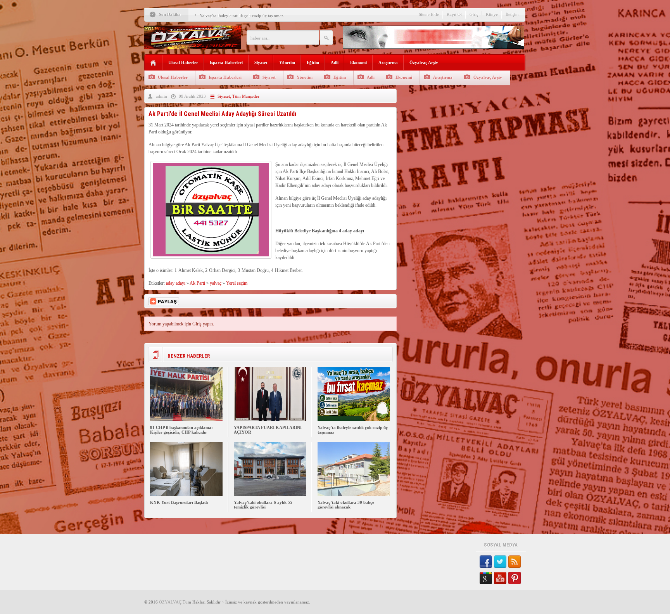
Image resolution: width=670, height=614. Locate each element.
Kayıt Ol (454, 14)
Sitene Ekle (429, 14)
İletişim (512, 14)
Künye (492, 14)
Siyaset (261, 62)
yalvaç (215, 283)
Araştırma (388, 62)
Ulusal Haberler (183, 62)
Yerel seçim (236, 283)
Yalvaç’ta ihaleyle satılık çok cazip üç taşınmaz (241, 15)
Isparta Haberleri (226, 62)
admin (161, 96)
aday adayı (175, 283)
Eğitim (313, 62)
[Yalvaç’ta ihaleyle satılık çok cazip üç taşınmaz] (354, 419)
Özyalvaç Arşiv (423, 62)
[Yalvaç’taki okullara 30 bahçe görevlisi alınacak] (354, 494)
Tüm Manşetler (245, 96)
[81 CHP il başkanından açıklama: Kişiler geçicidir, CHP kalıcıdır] (186, 419)
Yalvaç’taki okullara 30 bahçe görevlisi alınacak (346, 504)
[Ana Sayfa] (153, 63)
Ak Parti (197, 283)
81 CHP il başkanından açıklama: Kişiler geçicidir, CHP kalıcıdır (181, 429)
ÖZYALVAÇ (170, 602)
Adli (334, 62)
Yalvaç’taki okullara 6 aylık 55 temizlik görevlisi (263, 504)
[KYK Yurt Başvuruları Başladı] (186, 494)
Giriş (474, 14)
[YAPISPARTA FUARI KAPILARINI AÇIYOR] (270, 419)
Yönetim (287, 62)
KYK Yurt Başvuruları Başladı (179, 502)
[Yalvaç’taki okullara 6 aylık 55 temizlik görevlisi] (270, 494)
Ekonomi (358, 62)
